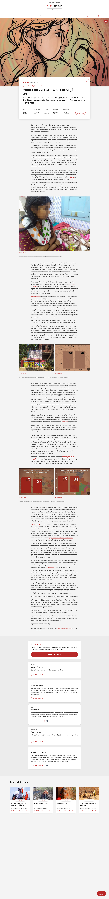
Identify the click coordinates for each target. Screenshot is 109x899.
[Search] (83, 16)
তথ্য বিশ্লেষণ (70, 177)
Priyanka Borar (36, 113)
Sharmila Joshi (55, 113)
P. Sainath (46, 113)
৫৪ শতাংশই (64, 422)
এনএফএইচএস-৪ (50, 567)
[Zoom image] (106, 21)
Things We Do (28, 86)
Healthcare (44, 86)
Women (36, 86)
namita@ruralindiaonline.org (38, 630)
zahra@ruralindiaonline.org (63, 628)
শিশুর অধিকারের (35, 297)
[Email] (47, 721)
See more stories (37, 674)
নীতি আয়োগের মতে (36, 524)
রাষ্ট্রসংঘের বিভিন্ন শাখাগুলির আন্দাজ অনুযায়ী (61, 538)
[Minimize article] (87, 80)
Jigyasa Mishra (25, 113)
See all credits (80, 113)
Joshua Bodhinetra (66, 113)
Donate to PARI (53, 654)
